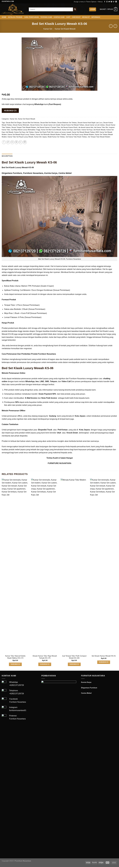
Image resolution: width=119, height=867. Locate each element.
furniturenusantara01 (17, 710)
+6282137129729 (16, 685)
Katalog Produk (15, 17)
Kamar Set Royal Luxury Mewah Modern (80, 134)
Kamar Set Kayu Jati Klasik (71, 130)
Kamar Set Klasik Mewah (65, 29)
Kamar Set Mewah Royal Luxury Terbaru (21, 134)
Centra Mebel (65, 173)
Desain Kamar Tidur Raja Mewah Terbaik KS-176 (45, 657)
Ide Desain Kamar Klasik (69, 127)
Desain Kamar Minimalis (21, 125)
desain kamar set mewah (51, 125)
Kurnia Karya (50, 173)
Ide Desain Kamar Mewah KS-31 (104, 656)
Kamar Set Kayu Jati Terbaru (24, 132)
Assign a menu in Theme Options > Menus (88, 2)
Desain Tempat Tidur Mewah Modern (24, 127)
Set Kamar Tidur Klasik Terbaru (76, 137)
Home (4, 17)
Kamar (4, 266)
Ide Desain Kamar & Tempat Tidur (48, 127)
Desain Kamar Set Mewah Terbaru (72, 125)
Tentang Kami (46, 17)
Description (7, 156)
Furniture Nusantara (33, 173)
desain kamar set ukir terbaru (95, 125)
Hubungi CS (10, 111)
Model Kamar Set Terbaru (56, 137)
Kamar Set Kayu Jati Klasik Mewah (94, 130)
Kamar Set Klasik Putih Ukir (44, 132)
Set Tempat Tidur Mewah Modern (99, 137)
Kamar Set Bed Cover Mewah (51, 130)
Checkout (76, 17)
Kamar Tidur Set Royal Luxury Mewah (20, 137)
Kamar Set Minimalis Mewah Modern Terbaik (51, 134)
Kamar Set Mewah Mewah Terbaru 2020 (85, 132)
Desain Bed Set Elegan (14, 122)
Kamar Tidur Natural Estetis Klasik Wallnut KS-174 (15, 657)
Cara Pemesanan (31, 17)
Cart (68, 17)
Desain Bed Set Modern (48, 122)
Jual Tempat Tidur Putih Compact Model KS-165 (74, 657)
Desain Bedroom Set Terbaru (67, 122)
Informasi (95, 17)
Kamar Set (47, 29)
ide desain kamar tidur (85, 127)
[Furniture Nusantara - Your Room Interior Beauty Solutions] (13, 9)
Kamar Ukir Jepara (40, 137)
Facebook (13, 699)
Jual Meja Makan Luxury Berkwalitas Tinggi (25, 130)
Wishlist (86, 17)
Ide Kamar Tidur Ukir (101, 127)
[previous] (2, 574)
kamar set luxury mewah (63, 132)
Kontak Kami (59, 17)
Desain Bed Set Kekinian (31, 122)
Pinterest (13, 716)
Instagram (13, 707)
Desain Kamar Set (36, 125)
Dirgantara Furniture (12, 173)
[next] (117, 574)
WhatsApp (13, 682)
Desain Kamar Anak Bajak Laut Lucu (90, 122)
